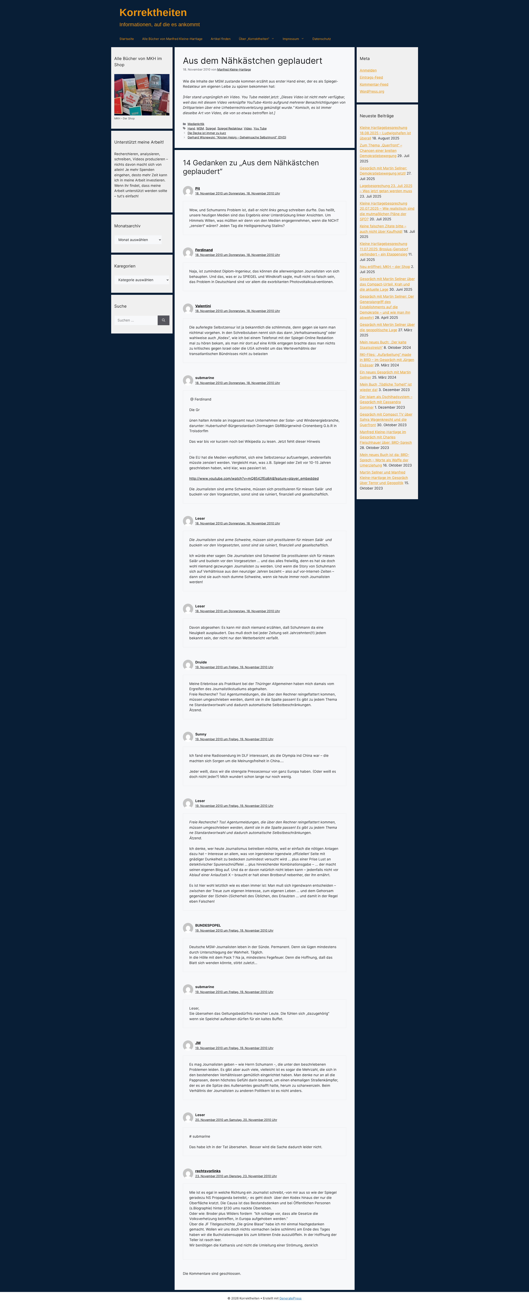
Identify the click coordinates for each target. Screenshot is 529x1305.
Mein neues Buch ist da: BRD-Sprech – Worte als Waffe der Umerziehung (384, 460)
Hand (191, 128)
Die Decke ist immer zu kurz (207, 133)
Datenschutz (321, 39)
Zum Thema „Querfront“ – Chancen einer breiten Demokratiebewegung (381, 150)
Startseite (126, 39)
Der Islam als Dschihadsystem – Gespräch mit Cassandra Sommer (386, 402)
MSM (200, 128)
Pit (197, 188)
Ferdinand (204, 250)
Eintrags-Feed (371, 77)
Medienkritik (196, 124)
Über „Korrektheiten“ (254, 39)
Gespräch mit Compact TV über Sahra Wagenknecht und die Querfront (386, 419)
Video (248, 128)
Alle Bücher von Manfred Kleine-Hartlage (172, 39)
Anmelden (368, 70)
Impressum (291, 39)
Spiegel (211, 128)
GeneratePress (290, 1298)
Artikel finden (221, 39)
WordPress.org (372, 91)
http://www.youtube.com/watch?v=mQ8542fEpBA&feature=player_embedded (254, 478)
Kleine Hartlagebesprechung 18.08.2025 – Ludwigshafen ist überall (385, 133)
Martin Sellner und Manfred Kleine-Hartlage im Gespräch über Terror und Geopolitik (384, 477)
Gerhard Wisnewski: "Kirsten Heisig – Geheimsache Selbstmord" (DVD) (237, 137)
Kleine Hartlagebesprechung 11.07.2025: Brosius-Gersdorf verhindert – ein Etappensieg (384, 249)
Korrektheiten (153, 12)
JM (198, 1043)
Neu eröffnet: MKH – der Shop (385, 267)
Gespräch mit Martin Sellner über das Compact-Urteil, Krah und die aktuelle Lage (387, 284)
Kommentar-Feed (374, 84)
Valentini (203, 306)
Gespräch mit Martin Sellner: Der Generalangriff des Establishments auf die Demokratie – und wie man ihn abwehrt (387, 307)
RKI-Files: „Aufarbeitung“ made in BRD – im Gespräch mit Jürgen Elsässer (387, 360)
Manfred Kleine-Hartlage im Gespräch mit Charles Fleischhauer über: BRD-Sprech (386, 437)
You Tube (260, 128)
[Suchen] (163, 320)
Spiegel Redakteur (229, 128)
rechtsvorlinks (208, 1171)
